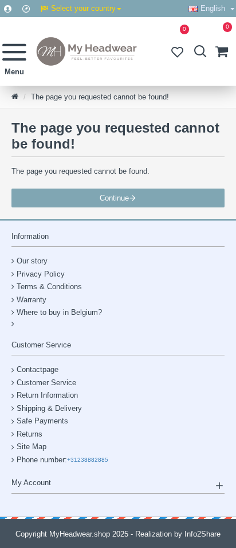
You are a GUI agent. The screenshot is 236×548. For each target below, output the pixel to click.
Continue (114, 198)
